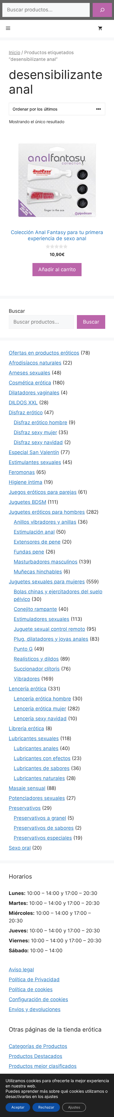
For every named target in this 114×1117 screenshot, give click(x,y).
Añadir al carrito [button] (57, 269)
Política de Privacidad (34, 979)
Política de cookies (31, 989)
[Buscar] (102, 10)
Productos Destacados (35, 1056)
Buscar (17, 311)
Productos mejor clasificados (43, 1066)
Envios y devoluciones (35, 1009)
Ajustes (74, 1107)
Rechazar (46, 1107)
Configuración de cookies (38, 999)
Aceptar (17, 1107)
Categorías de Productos (38, 1046)
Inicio (14, 52)
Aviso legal (21, 969)
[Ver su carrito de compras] (103, 28)
